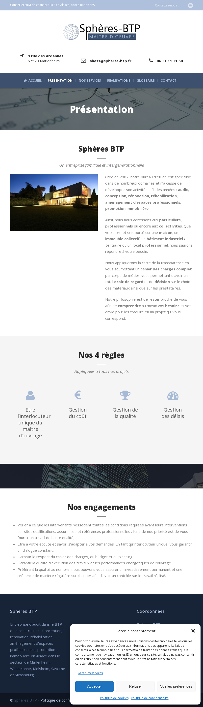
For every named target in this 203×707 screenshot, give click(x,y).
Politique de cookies (114, 698)
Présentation (60, 80)
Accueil (35, 80)
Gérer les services (90, 673)
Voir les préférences (176, 686)
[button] (193, 630)
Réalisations (118, 80)
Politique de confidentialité (150, 698)
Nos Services (90, 80)
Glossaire (145, 80)
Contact (169, 80)
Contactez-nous (166, 5)
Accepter (94, 686)
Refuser (135, 686)
